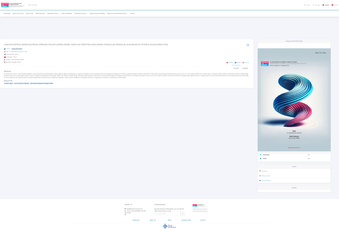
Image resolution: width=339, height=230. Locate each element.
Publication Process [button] (80, 13)
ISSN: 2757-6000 (32, 5)
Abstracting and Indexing (97, 13)
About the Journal (18, 13)
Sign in (308, 5)
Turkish (336, 5)
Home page (6, 13)
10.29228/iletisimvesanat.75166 (18, 51)
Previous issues (265, 176)
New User (317, 5)
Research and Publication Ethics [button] (117, 13)
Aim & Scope (29, 13)
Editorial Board (40, 13)
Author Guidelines (67, 13)
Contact (132, 13)
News (169, 220)
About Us (153, 220)
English (327, 5)
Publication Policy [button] (52, 13)
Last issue (264, 171)
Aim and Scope (186, 220)
